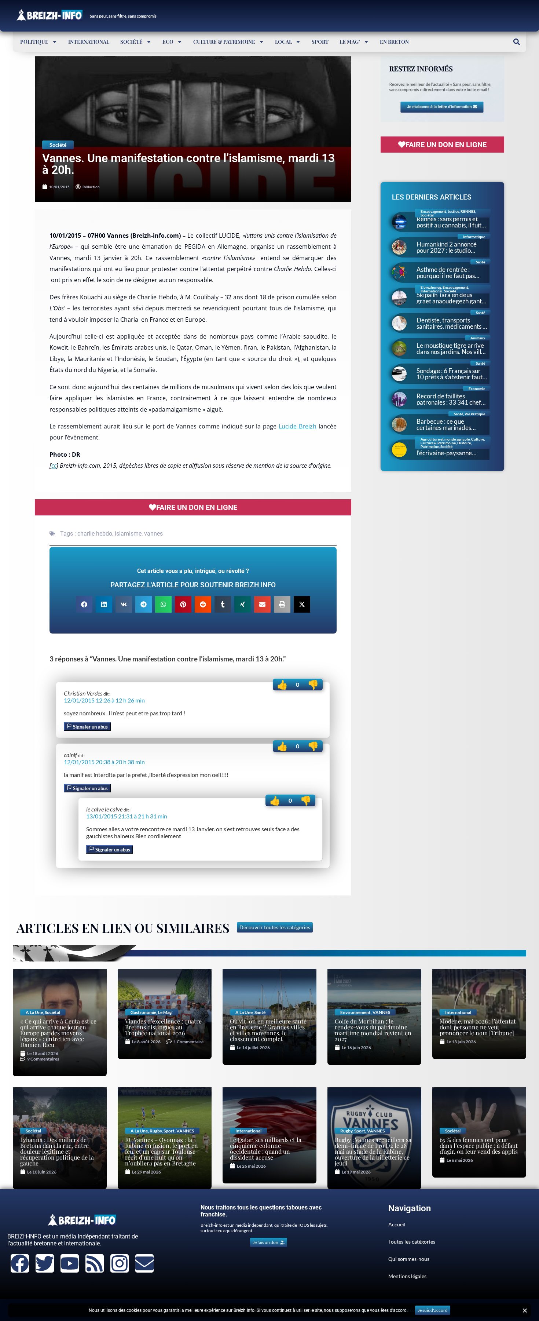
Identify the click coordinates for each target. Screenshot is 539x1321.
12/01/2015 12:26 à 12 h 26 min (104, 700)
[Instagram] (119, 1263)
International (88, 41)
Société (131, 41)
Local (283, 41)
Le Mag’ (350, 41)
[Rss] (94, 1263)
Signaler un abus (90, 727)
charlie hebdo (94, 533)
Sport (320, 41)
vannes (153, 533)
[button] (516, 42)
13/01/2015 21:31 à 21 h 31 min (126, 816)
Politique (34, 41)
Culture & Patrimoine (224, 41)
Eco (167, 41)
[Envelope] (144, 1263)
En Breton (394, 41)
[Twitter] (45, 1263)
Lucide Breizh (297, 426)
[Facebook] (20, 1263)
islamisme (128, 533)
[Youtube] (69, 1263)
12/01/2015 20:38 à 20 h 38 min (104, 761)
